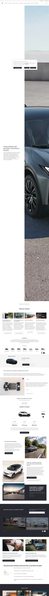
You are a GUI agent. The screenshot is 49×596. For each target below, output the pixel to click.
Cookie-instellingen (17, 67)
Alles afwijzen (26, 67)
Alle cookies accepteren (33, 67)
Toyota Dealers (46, 0)
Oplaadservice (29, 593)
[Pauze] (23, 379)
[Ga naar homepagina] (2, 3)
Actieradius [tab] (6, 573)
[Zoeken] (43, 3)
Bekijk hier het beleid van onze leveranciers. (17, 65)
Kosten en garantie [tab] (7, 574)
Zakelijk (32, 3)
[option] (6, 350)
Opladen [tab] (5, 571)
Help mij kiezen (34, 593)
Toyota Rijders (36, 3)
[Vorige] (42, 353)
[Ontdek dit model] (11, 361)
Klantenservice (42, 0)
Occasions (9, 3)
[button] (36, 379)
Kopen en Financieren (15, 3)
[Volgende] (44, 353)
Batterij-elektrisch (24, 345)
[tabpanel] (30, 574)
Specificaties (19, 593)
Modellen (6, 3)
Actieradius (40, 593)
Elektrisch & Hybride (27, 3)
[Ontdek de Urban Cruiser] (24, 414)
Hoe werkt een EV (13, 593)
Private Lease (21, 3)
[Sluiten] (36, 60)
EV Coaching (24, 593)
